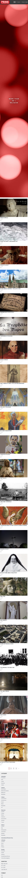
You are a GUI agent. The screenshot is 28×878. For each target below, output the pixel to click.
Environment (3, 818)
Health (2, 852)
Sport (2, 843)
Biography (3, 794)
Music (2, 803)
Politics (2, 826)
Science (2, 854)
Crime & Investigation (5, 858)
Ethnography (3, 829)
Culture (2, 797)
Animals (2, 820)
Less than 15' (4, 869)
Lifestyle (3, 840)
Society (3, 849)
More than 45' (4, 863)
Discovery (3, 810)
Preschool (3, 777)
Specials (3, 783)
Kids (2, 779)
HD (2, 877)
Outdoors (3, 816)
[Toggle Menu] (15, 2)
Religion (2, 833)
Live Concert (3, 798)
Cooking (3, 841)
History (2, 824)
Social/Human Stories (5, 856)
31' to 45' (3, 865)
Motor (2, 845)
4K (2, 875)
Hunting (2, 811)
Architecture (3, 800)
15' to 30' (3, 867)
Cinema (3, 787)
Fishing (2, 813)
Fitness (2, 846)
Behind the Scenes (5, 790)
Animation (3, 776)
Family (2, 781)
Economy (3, 850)
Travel (2, 822)
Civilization (3, 831)
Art (2, 807)
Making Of (3, 792)
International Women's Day (7, 837)
